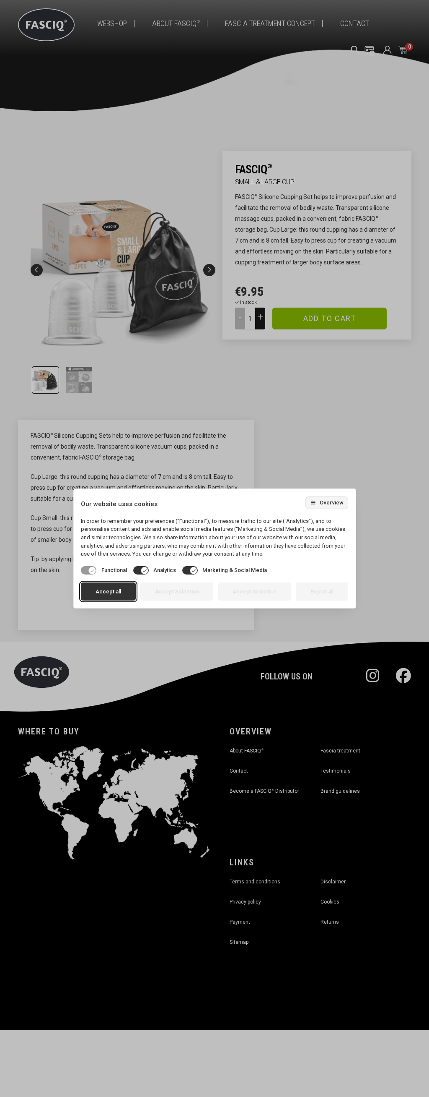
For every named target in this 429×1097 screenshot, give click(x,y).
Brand (340, 791)
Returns (329, 922)
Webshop (112, 23)
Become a (264, 791)
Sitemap (239, 942)
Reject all (321, 591)
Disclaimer (333, 882)
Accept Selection (177, 591)
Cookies (329, 902)
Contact (354, 23)
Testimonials (335, 771)
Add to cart (329, 318)
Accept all (108, 591)
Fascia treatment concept (270, 23)
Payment (240, 922)
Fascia (340, 751)
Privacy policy (245, 902)
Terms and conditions (255, 882)
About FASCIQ (176, 23)
